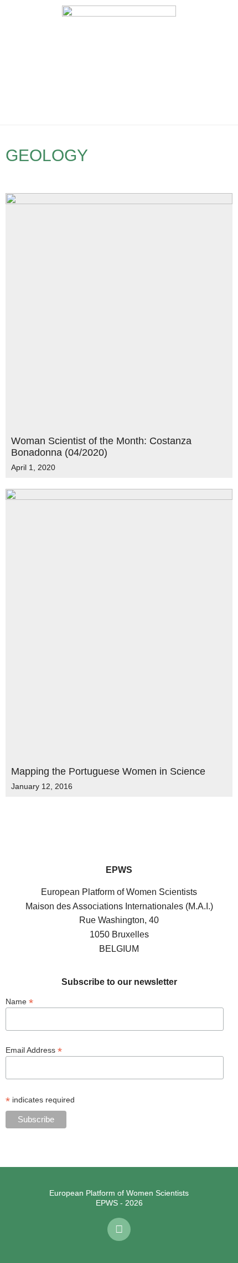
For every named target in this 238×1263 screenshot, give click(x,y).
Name (19, 1001)
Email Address (34, 1049)
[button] (17, 62)
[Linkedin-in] (119, 1229)
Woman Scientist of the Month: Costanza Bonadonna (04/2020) (101, 447)
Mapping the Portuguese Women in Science (108, 771)
